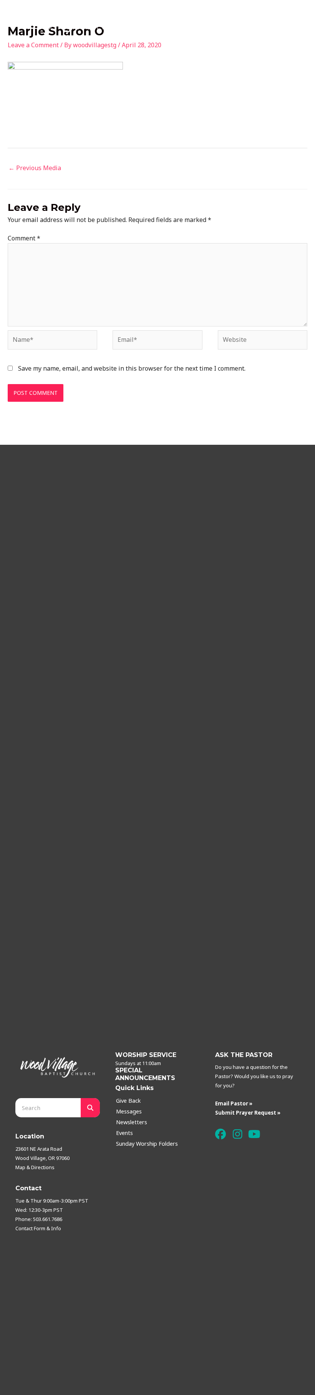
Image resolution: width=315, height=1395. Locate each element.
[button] (220, 1134)
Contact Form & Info (38, 1228)
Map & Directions (35, 1167)
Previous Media (34, 168)
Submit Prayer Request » (247, 1112)
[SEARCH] (90, 1107)
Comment (24, 238)
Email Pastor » (233, 1103)
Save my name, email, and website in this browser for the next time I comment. (131, 368)
